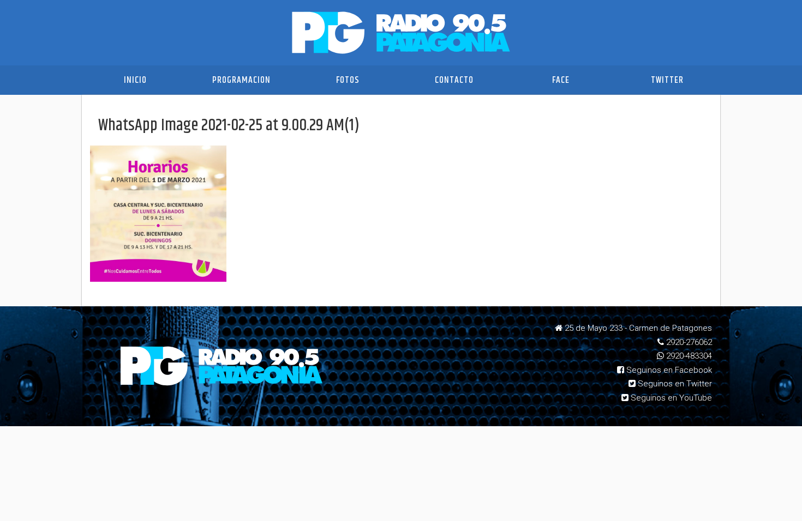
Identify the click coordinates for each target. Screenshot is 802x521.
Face (561, 80)
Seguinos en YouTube (670, 398)
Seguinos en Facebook (668, 370)
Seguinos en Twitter (674, 384)
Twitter (667, 80)
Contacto (454, 80)
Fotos (348, 80)
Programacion (241, 80)
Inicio (135, 80)
